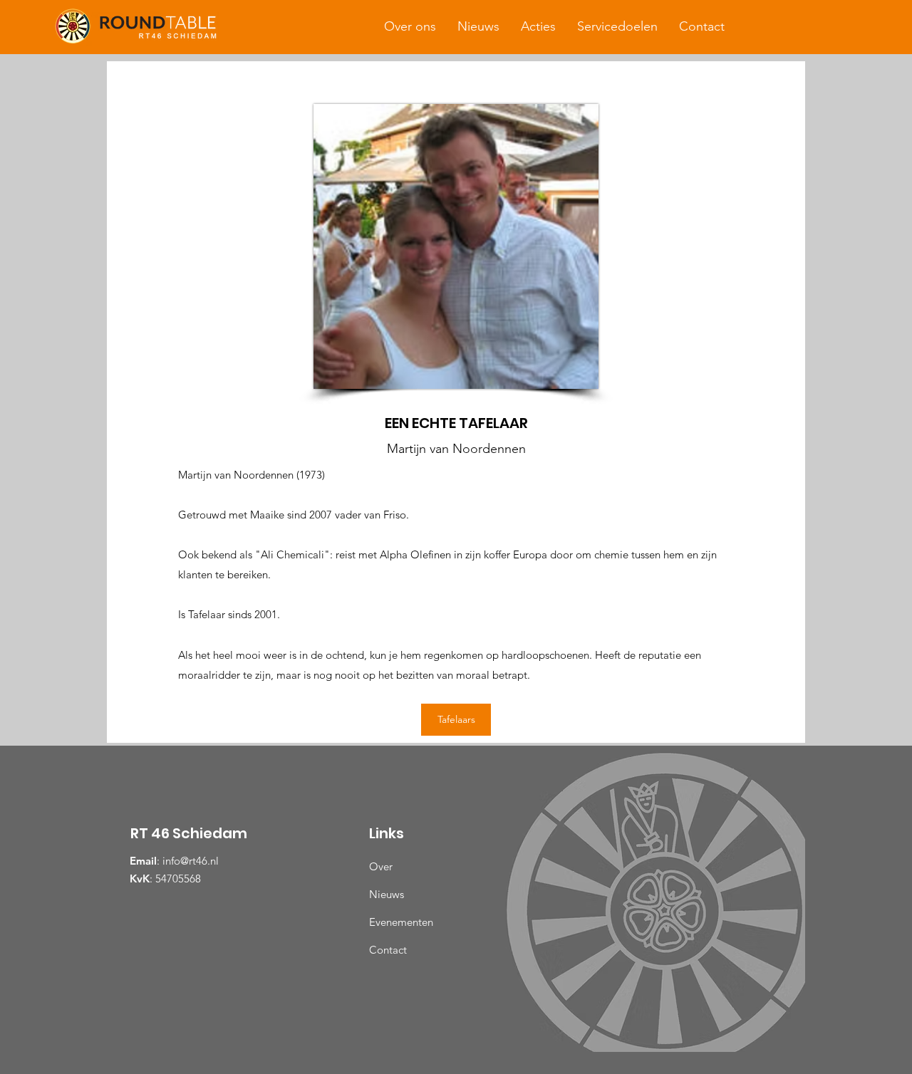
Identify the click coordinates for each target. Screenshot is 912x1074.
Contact (388, 949)
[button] (410, 26)
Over (381, 866)
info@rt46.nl (190, 860)
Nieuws (386, 894)
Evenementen (401, 922)
